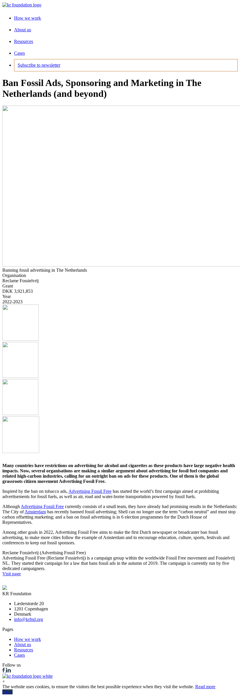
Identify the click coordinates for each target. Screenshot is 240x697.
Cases (19, 53)
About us (22, 29)
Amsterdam (35, 511)
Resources (23, 41)
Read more (205, 686)
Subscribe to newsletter (39, 65)
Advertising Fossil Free (90, 491)
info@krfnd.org (28, 619)
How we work (27, 18)
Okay (7, 691)
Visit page (11, 573)
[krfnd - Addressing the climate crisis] (21, 4)
